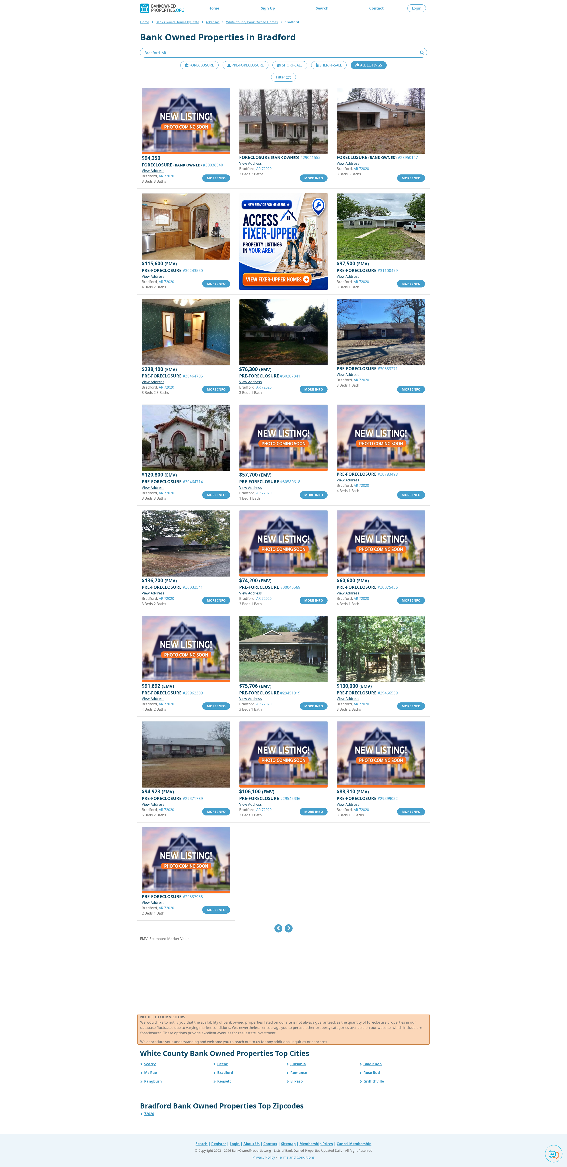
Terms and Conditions (296, 1157)
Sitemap (288, 1143)
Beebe (222, 1063)
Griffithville (373, 1081)
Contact (376, 8)
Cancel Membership (354, 1143)
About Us (251, 1143)
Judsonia (298, 1063)
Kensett (224, 1081)
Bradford (225, 1072)
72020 (149, 1113)
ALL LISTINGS (370, 65)
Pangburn (153, 1081)
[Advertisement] (283, 978)
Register (218, 1143)
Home (213, 8)
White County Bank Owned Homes (252, 22)
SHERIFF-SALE (330, 65)
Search (322, 8)
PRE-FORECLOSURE (247, 65)
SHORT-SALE (292, 65)
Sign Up (268, 8)
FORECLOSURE (201, 65)
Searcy (150, 1063)
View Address (153, 170)
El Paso (296, 1081)
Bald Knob (372, 1063)
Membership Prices (316, 1143)
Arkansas (212, 22)
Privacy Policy (263, 1157)
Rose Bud (371, 1072)
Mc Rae (150, 1072)
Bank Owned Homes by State (177, 22)
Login (416, 8)
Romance (298, 1072)
